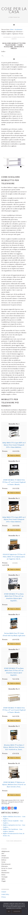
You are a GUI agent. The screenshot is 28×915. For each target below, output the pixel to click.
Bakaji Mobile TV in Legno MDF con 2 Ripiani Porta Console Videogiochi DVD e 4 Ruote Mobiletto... (14, 445)
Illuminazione (5, 872)
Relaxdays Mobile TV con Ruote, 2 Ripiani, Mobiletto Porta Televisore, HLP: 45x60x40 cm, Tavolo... (14, 747)
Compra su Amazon (15, 455)
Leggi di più (17, 911)
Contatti (3, 892)
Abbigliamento (5, 851)
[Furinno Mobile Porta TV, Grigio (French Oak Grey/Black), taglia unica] (14, 629)
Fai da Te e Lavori (6, 868)
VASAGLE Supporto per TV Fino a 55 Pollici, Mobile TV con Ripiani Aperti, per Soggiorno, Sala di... (14, 557)
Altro (2, 853)
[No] (26, 908)
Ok (9, 911)
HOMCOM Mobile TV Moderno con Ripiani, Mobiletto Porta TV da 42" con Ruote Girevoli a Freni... (14, 784)
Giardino (4, 870)
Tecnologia (4, 877)
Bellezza (3, 860)
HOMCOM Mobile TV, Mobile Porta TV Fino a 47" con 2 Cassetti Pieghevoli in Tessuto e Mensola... (14, 482)
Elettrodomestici (6, 864)
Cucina (3, 862)
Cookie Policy (5, 894)
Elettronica (4, 866)
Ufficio (3, 879)
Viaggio (3, 881)
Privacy (3, 897)
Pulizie (3, 874)
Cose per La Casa (14, 10)
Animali (3, 855)
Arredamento (18, 840)
